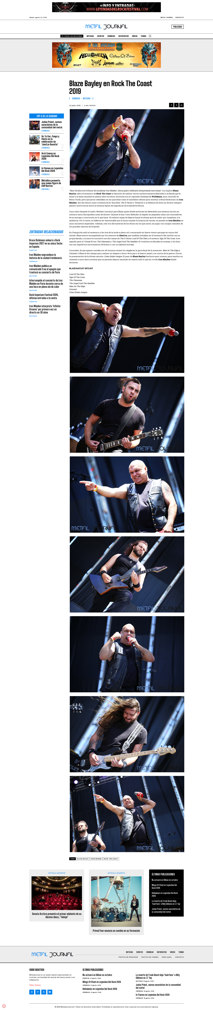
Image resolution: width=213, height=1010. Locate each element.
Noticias (45, 189)
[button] (150, 36)
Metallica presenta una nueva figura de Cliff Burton (51, 183)
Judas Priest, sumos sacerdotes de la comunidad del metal (51, 124)
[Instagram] (31, 992)
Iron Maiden (96, 859)
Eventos (33, 250)
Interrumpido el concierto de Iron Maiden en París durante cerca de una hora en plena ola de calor (46, 283)
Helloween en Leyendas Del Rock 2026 (100, 988)
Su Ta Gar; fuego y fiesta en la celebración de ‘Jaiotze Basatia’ (50, 140)
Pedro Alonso (35, 985)
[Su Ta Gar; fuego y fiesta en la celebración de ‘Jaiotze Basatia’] (34, 139)
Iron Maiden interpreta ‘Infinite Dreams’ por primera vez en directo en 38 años (44, 309)
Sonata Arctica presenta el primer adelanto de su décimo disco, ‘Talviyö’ (56, 915)
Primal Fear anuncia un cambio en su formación (116, 930)
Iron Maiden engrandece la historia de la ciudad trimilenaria (45, 256)
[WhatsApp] (181, 105)
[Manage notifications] (4, 1006)
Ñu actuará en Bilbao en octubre (165, 880)
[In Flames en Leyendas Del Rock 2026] (34, 171)
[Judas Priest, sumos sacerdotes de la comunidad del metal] (34, 125)
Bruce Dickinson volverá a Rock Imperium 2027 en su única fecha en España (45, 243)
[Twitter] (43, 992)
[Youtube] (49, 992)
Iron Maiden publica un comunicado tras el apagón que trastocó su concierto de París (45, 269)
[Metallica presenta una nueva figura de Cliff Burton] (34, 184)
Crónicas (45, 131)
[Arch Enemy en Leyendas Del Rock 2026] (34, 156)
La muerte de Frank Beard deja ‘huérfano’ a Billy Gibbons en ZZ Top (166, 902)
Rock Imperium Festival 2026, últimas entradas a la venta (43, 296)
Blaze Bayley (83, 859)
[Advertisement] (46, 94)
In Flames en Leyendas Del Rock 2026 (52, 169)
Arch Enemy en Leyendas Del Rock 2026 (50, 156)
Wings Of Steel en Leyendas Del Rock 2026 (102, 981)
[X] (176, 105)
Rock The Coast (111, 859)
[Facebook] (171, 105)
